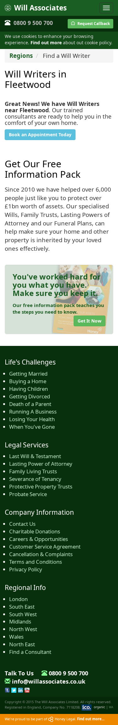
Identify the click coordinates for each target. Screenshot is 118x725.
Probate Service (28, 494)
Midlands (20, 621)
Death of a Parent (30, 404)
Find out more (46, 43)
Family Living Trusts (33, 471)
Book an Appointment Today (40, 135)
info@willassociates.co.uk (48, 681)
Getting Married (28, 373)
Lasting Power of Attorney (40, 463)
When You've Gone (32, 426)
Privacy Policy (25, 569)
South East (22, 606)
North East (22, 644)
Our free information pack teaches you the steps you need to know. (58, 308)
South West (23, 614)
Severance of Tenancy (35, 478)
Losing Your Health (32, 419)
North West (23, 629)
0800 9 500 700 (33, 23)
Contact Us (22, 523)
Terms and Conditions (35, 561)
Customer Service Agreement (45, 546)
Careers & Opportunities (38, 539)
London (18, 599)
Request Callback (93, 23)
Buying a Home (27, 381)
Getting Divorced (29, 396)
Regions (21, 55)
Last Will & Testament (35, 456)
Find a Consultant (30, 651)
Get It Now (89, 321)
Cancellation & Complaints (41, 554)
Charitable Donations (34, 531)
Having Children (28, 388)
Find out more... (90, 718)
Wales (16, 636)
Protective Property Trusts (40, 486)
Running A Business (33, 411)
